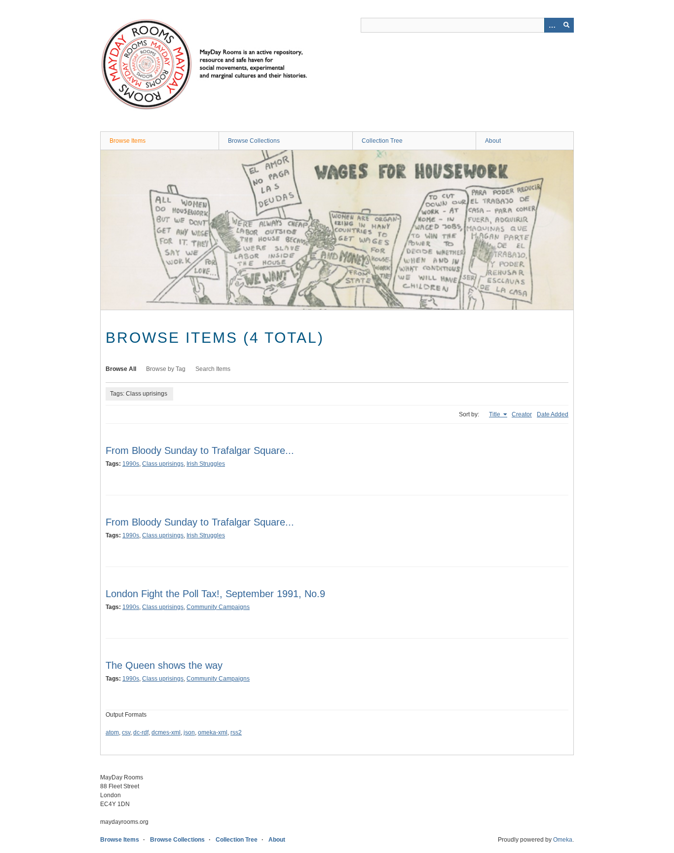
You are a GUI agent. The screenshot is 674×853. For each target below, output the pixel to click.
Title (495, 414)
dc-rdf (141, 732)
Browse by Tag (166, 369)
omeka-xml (212, 732)
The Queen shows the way (164, 665)
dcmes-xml (166, 732)
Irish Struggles (206, 463)
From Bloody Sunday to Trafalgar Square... (200, 450)
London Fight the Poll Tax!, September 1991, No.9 (215, 593)
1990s (130, 463)
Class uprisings (163, 463)
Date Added (552, 414)
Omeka (562, 839)
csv (126, 732)
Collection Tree (382, 140)
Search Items (212, 369)
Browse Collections (254, 140)
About (493, 140)
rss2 (236, 732)
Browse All (121, 369)
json (189, 732)
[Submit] (566, 25)
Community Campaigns (218, 607)
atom (112, 732)
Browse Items (128, 140)
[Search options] (551, 25)
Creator (522, 414)
